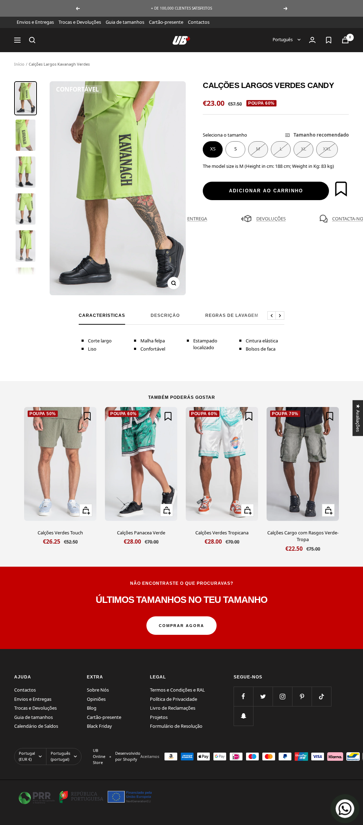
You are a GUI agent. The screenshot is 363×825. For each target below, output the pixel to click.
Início (19, 64)
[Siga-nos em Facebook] (243, 696)
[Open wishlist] (329, 40)
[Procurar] (32, 40)
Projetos (159, 717)
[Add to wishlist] (341, 189)
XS (213, 148)
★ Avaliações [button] (357, 418)
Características (102, 315)
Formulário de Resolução (176, 726)
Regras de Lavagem (231, 315)
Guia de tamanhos (125, 22)
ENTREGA (197, 218)
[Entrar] (312, 40)
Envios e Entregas (35, 22)
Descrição (165, 315)
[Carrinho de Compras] (345, 40)
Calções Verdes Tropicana (221, 532)
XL (303, 148)
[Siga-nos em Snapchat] (243, 716)
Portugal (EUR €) (27, 756)
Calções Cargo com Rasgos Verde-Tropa (303, 536)
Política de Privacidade (173, 699)
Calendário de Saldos (36, 726)
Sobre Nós (98, 690)
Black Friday (99, 726)
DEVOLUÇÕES (271, 218)
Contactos (199, 22)
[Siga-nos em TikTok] (321, 696)
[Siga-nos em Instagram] (282, 696)
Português (283, 40)
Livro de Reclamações (172, 708)
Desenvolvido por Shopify (127, 756)
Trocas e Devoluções (79, 22)
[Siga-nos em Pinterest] (302, 696)
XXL (327, 148)
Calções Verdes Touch (60, 532)
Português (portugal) (60, 756)
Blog (91, 708)
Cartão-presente (166, 22)
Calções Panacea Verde (141, 532)
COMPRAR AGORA (181, 625)
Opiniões (96, 699)
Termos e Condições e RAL (177, 690)
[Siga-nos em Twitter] (263, 696)
